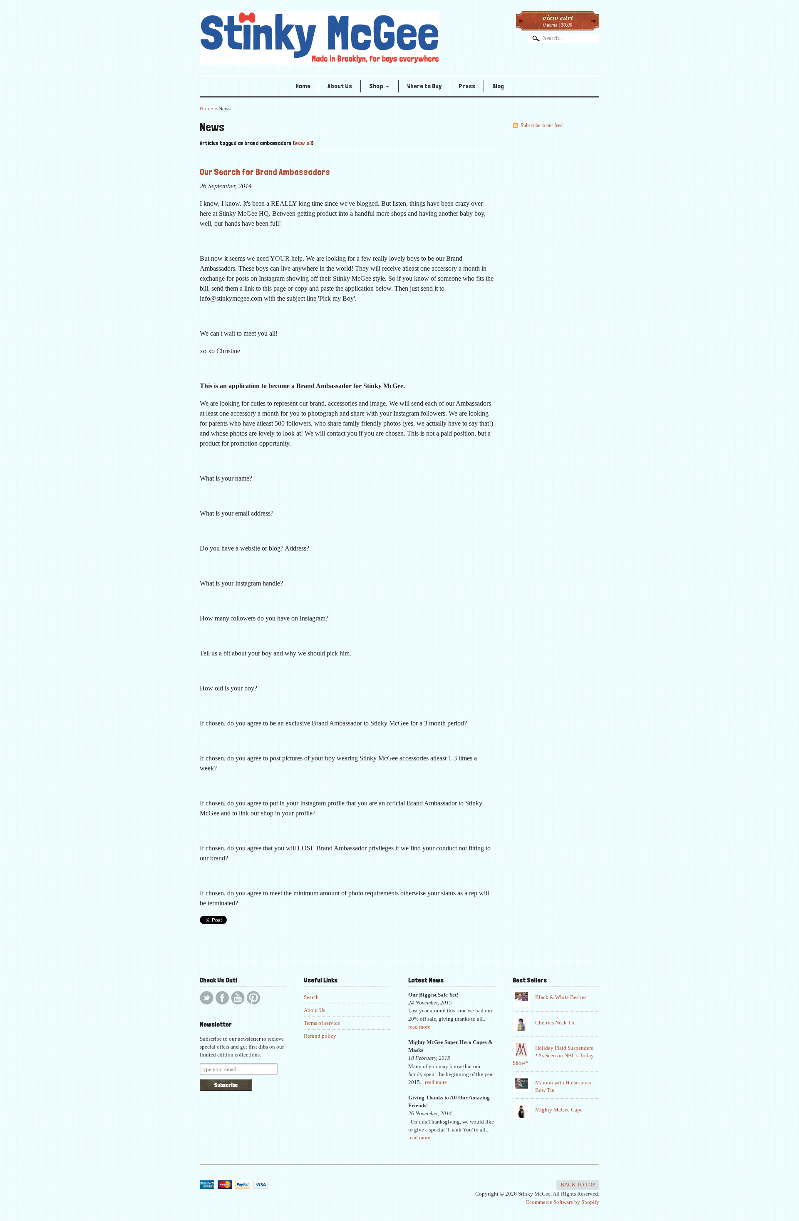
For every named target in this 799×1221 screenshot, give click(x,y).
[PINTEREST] (253, 997)
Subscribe (226, 1084)
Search (311, 997)
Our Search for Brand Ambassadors (265, 171)
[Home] (319, 52)
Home (302, 86)
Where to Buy (424, 86)
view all (303, 143)
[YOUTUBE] (238, 997)
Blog (498, 86)
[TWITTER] (206, 997)
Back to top (578, 1185)
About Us (340, 86)
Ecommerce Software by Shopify (562, 1202)
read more (419, 1027)
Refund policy (320, 1036)
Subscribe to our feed (542, 125)
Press (467, 86)
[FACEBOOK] (222, 997)
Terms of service (322, 1023)
